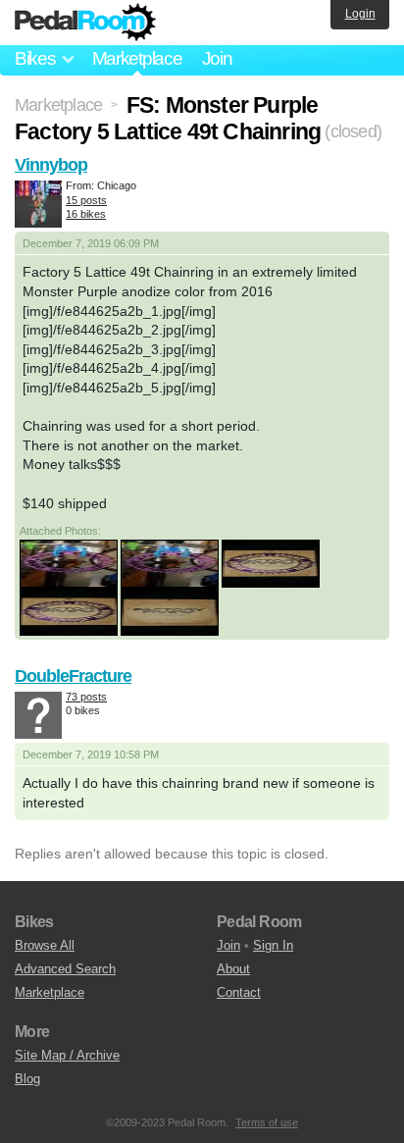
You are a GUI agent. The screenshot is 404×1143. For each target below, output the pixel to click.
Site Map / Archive (67, 1055)
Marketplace (137, 58)
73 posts (86, 696)
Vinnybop (51, 165)
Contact (239, 992)
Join (217, 58)
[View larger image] (69, 562)
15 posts (86, 200)
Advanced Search (65, 968)
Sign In (273, 945)
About (233, 968)
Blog (27, 1078)
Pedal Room (85, 22)
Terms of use (266, 1122)
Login (360, 14)
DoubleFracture (73, 676)
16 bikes (86, 214)
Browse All (45, 945)
